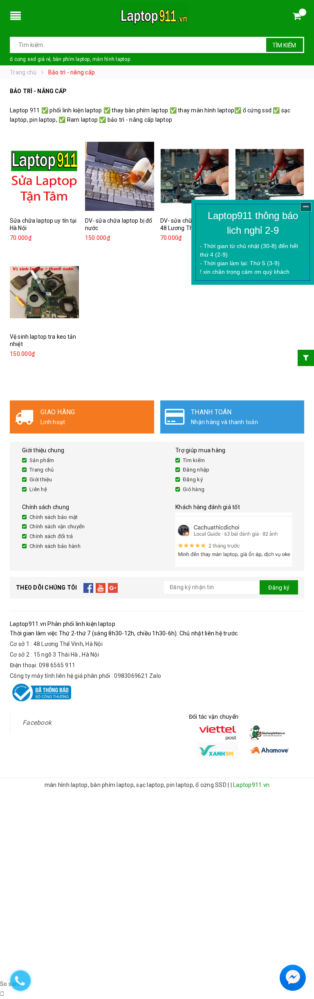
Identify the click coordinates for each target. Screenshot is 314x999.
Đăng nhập (196, 470)
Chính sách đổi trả (51, 536)
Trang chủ (41, 470)
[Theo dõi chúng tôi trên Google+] (113, 587)
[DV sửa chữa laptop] (269, 176)
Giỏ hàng (193, 489)
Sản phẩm (41, 460)
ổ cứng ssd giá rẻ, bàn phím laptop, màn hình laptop (70, 59)
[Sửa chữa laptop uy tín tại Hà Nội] (44, 176)
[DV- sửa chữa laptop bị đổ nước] (119, 176)
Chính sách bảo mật (53, 517)
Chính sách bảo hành (55, 546)
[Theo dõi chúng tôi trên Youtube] (101, 587)
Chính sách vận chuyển (57, 526)
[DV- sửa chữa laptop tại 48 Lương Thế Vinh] (194, 176)
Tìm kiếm (284, 45)
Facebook (37, 722)
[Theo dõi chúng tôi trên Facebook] (88, 587)
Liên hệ (38, 489)
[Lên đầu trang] (300, 958)
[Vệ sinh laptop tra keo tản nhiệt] (44, 292)
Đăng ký (193, 479)
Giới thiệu (40, 479)
